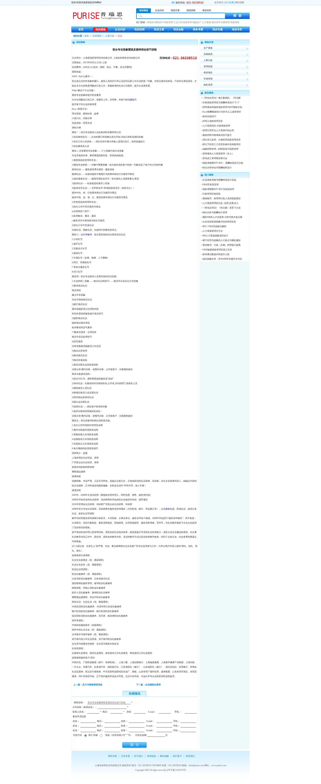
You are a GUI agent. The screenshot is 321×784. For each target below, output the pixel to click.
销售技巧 (159, 22)
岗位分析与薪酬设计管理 (215, 212)
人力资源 (206, 22)
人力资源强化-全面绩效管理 (216, 125)
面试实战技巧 (209, 116)
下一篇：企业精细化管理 (148, 684)
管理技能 (208, 66)
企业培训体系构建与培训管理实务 (219, 221)
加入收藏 (229, 2)
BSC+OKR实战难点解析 (214, 226)
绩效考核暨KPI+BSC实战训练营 (218, 189)
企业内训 (120, 29)
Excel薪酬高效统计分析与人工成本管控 (222, 111)
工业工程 (178, 22)
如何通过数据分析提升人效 (216, 254)
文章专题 (125, 756)
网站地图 (239, 2)
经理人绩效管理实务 (213, 121)
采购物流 (208, 54)
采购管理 (225, 22)
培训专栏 (237, 29)
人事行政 (109, 36)
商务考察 (198, 29)
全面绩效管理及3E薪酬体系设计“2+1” (221, 102)
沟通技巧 (132, 99)
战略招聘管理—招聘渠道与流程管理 (220, 149)
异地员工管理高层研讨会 (215, 158)
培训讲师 (139, 29)
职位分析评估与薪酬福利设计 (217, 167)
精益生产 (196, 22)
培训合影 (178, 29)
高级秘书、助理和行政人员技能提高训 (222, 198)
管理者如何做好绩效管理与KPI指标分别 (222, 107)
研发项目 (208, 72)
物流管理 (187, 22)
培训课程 (100, 29)
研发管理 (168, 22)
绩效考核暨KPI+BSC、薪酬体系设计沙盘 (223, 163)
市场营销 (208, 78)
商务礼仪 (170, 509)
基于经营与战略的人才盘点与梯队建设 (222, 240)
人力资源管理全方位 (213, 231)
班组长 (150, 22)
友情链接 (151, 756)
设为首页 (218, 2)
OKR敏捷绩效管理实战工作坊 (217, 249)
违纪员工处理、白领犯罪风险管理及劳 (222, 139)
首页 (81, 29)
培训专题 (217, 29)
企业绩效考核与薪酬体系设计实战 (219, 180)
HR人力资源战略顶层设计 (215, 235)
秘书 (89, 234)
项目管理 (215, 22)
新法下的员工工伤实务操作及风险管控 (222, 144)
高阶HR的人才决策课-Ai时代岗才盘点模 (222, 217)
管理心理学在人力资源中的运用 (218, 130)
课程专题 (112, 756)
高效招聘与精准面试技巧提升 (217, 135)
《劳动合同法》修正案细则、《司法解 (222, 98)
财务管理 (208, 85)
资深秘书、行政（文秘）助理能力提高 (222, 245)
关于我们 (138, 756)
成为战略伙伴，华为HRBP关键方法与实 (222, 259)
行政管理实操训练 (212, 194)
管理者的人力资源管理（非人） (218, 153)
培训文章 (159, 29)
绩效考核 (234, 22)
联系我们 (190, 756)
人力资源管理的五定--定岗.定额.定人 (221, 203)
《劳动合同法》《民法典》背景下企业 (222, 207)
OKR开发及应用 (211, 184)
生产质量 (208, 48)
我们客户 (177, 756)
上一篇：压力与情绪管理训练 (87, 684)
